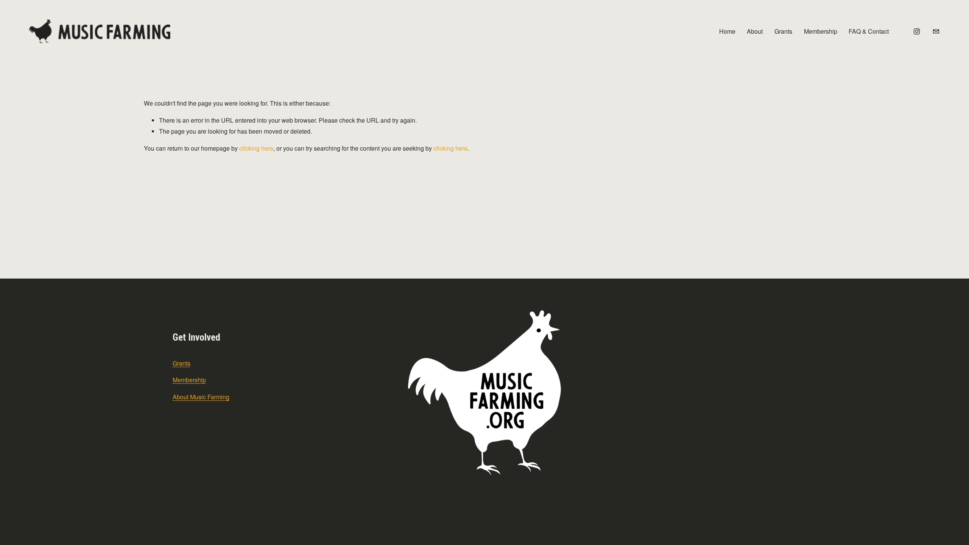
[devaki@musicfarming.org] (936, 31)
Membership (820, 31)
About (755, 31)
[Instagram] (917, 31)
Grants (783, 31)
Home (727, 31)
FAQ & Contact (869, 31)
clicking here (256, 148)
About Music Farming (201, 396)
